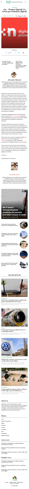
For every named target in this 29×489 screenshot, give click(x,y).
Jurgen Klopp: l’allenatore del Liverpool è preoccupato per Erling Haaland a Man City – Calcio (21, 65)
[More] (23, 52)
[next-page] (25, 191)
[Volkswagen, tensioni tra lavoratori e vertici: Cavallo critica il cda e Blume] (24, 235)
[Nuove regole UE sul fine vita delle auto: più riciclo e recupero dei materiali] (24, 264)
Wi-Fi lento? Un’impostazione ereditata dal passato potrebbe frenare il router (14, 211)
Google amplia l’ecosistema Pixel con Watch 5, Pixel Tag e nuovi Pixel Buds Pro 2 (10, 244)
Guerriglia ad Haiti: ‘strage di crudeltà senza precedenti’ (7, 63)
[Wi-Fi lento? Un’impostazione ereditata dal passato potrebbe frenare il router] (14, 204)
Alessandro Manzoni (8, 16)
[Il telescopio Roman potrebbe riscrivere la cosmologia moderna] (24, 225)
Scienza (3, 328)
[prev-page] (23, 191)
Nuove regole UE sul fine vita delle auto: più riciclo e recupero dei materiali (9, 264)
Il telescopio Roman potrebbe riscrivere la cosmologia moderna (9, 225)
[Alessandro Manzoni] (14, 75)
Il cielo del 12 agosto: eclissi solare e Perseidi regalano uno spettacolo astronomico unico (9, 254)
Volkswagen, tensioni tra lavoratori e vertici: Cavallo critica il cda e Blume (9, 235)
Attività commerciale (6, 357)
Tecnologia (14, 7)
